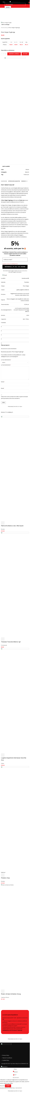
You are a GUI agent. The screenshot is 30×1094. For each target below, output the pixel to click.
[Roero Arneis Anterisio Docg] (15, 936)
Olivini (2, 763)
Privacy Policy (5, 1055)
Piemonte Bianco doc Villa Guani (12, 526)
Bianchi (27, 172)
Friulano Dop (5, 878)
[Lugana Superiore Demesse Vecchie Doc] (15, 700)
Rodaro (3, 881)
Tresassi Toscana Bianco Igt (11, 642)
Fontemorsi (4, 645)
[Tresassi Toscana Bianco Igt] (15, 584)
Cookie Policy (5, 1060)
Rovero (3, 529)
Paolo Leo (26, 174)
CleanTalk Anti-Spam (17, 1090)
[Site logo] (15, 2)
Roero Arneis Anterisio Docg (11, 994)
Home (2, 27)
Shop (6, 27)
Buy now (25, 53)
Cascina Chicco (5, 997)
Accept (8, 1085)
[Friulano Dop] (15, 818)
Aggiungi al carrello (14, 53)
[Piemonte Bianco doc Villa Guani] (15, 468)
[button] (3, 523)
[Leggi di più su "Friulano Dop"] (3, 875)
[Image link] (6, 1048)
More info (2, 1085)
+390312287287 (18, 1088)
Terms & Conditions (7, 1057)
